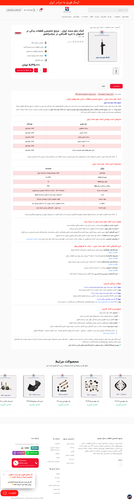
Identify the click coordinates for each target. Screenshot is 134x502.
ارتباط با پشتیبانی (32, 239)
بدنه (58, 481)
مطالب (91, 17)
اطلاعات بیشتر (113, 252)
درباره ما (97, 17)
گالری (72, 451)
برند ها (109, 17)
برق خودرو (56, 489)
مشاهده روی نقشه (109, 333)
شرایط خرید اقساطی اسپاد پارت (104, 302)
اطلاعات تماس (69, 455)
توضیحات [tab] (116, 86)
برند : (81, 36)
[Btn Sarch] (126, 10)
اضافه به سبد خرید (23, 70)
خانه (116, 28)
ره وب (22, 498)
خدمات (72, 448)
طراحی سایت (38, 498)
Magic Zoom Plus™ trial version (95, 32)
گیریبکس (57, 493)
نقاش (58, 458)
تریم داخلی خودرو (54, 485)
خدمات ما (85, 17)
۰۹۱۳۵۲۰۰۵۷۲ (23, 463)
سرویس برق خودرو (54, 461)
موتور (58, 474)
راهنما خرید (76, 17)
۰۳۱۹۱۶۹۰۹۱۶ (22, 461)
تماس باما (103, 17)
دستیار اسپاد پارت (66, 17)
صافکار (57, 454)
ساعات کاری (70, 463)
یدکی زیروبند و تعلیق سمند (105, 94)
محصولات (117, 17)
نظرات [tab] (103, 86)
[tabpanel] (103, 52)
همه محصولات (109, 27)
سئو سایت (29, 498)
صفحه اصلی (125, 17)
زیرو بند (57, 478)
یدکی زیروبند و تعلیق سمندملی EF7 (86, 94)
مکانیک (57, 444)
